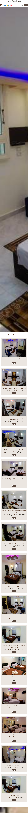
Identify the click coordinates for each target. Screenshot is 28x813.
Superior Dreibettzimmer (14, 706)
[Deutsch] (7, 5)
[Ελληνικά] (5, 5)
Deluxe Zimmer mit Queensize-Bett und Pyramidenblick (14, 418)
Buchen (25, 5)
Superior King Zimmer (14, 735)
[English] (4, 5)
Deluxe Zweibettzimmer (14, 616)
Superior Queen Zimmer (14, 765)
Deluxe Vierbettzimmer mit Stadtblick (14, 359)
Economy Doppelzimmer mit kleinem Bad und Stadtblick (14, 646)
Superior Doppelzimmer (14, 677)
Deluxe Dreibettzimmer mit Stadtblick (14, 449)
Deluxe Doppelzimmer (14, 586)
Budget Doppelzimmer (14, 795)
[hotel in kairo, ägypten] (14, 2)
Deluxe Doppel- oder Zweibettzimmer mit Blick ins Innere (14, 479)
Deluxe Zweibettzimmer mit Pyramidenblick (14, 388)
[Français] (8, 5)
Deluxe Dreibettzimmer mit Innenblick (14, 543)
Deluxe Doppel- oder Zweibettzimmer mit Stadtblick (14, 511)
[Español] (11, 5)
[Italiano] (10, 5)
